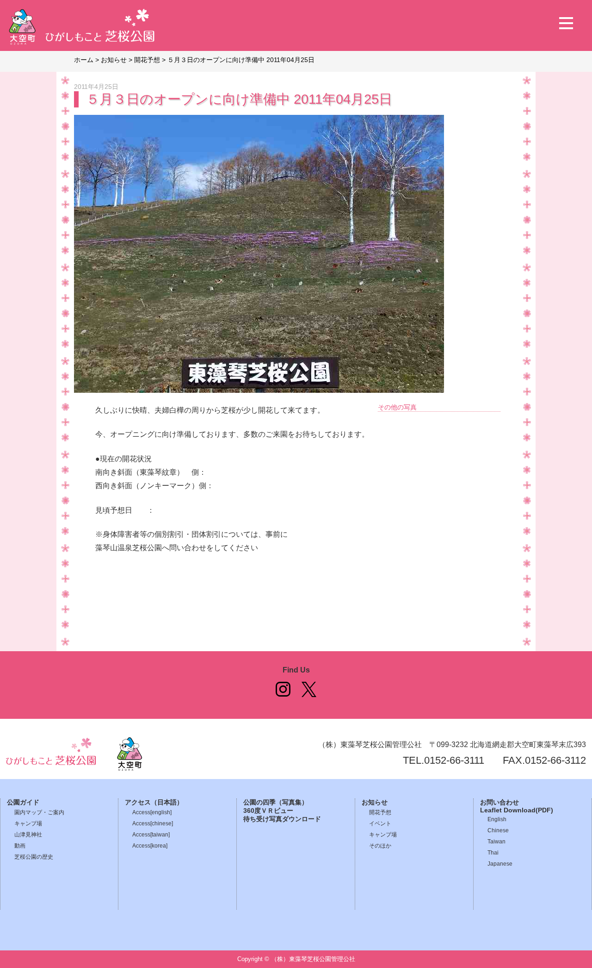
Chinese (498, 830)
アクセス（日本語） (154, 802)
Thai (493, 852)
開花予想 (380, 812)
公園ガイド (23, 802)
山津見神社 (28, 834)
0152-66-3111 (454, 760)
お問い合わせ (499, 802)
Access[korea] (149, 845)
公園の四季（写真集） (275, 802)
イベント (380, 823)
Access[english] (152, 812)
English (496, 819)
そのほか (380, 845)
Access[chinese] (152, 823)
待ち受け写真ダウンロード (282, 819)
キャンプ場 (28, 823)
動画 (19, 845)
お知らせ (375, 802)
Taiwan (496, 841)
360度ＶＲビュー (268, 810)
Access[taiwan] (151, 834)
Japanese (499, 864)
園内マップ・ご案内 (39, 812)
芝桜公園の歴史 (33, 857)
